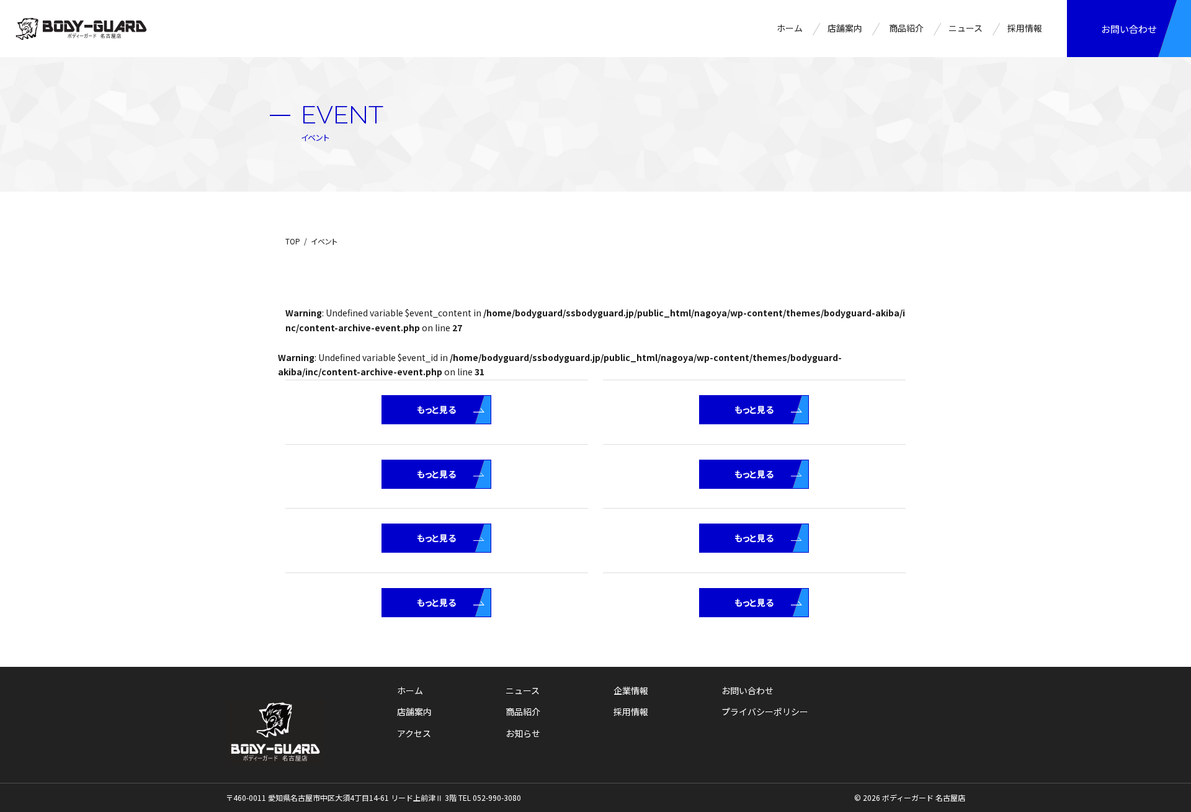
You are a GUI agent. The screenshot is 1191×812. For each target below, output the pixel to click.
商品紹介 (906, 28)
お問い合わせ (1129, 28)
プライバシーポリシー (764, 711)
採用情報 (1024, 28)
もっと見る (436, 409)
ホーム (790, 28)
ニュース (965, 28)
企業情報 (630, 690)
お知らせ (523, 733)
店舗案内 (844, 28)
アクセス (414, 733)
